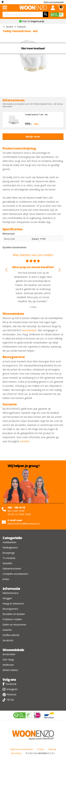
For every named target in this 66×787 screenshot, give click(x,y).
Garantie (24, 441)
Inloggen (7, 598)
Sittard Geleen (10, 670)
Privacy (40, 749)
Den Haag (8, 659)
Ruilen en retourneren (14, 624)
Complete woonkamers (15, 573)
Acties (6, 579)
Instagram (12, 689)
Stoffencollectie (11, 635)
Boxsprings (9, 552)
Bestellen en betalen (14, 614)
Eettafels (7, 563)
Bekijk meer (33, 136)
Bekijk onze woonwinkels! (54, 2)
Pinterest (11, 694)
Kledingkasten (10, 547)
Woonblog (16, 753)
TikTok (10, 699)
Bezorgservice (10, 608)
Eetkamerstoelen (12, 568)
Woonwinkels (13, 650)
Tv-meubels (9, 558)
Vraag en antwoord (13, 603)
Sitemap (52, 749)
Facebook (11, 684)
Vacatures (8, 640)
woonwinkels (29, 330)
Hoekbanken (9, 542)
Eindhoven (8, 664)
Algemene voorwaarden (21, 749)
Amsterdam (9, 654)
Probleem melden (12, 619)
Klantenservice (10, 593)
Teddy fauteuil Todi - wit (36, 114)
